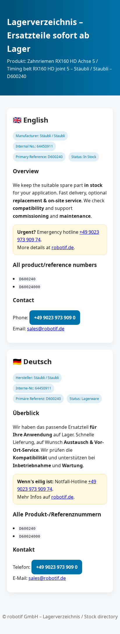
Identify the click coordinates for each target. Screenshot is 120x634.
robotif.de (63, 247)
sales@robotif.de (45, 328)
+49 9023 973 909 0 (54, 317)
